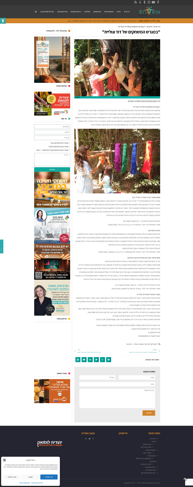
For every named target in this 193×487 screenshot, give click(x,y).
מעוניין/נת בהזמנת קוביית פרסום (55, 150)
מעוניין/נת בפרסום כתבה (58, 146)
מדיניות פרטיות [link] (146, 447)
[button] (4, 460)
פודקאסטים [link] (152, 456)
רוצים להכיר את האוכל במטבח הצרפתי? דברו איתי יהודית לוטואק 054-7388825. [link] (102, 20)
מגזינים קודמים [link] (150, 470)
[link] (3, 21)
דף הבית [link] (156, 26)
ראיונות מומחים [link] (150, 467)
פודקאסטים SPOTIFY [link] (143, 458)
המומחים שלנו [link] (151, 450)
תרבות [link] (149, 26)
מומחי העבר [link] (147, 453)
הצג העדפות (12, 477)
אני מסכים (49, 477)
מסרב (30, 477)
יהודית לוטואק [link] (129, 483)
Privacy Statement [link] (24, 482)
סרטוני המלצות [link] (146, 464)
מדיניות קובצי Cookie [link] (37, 482)
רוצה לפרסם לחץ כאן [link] (148, 473)
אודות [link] (154, 441)
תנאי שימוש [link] (147, 444)
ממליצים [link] (153, 461)
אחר (38, 150)
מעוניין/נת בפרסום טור (59, 143)
